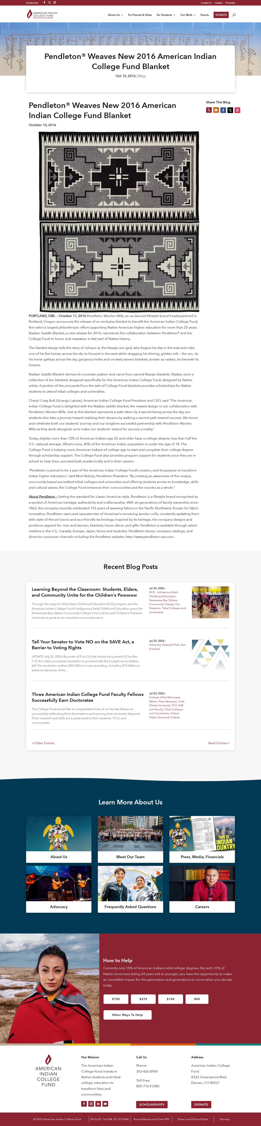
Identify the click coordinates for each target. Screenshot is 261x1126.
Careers (218, 3)
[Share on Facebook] (223, 110)
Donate (201, 1104)
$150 (171, 999)
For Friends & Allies (140, 15)
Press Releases (168, 701)
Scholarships (151, 1104)
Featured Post (170, 644)
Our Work (186, 15)
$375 (143, 999)
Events (205, 15)
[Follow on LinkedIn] (98, 1104)
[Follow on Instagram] (91, 1104)
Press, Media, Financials (202, 856)
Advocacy (155, 644)
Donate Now (32, 2)
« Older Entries (43, 743)
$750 (116, 999)
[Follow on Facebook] (84, 1104)
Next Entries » (218, 743)
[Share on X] (230, 110)
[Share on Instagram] (237, 110)
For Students (164, 15)
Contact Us (206, 3)
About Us (114, 15)
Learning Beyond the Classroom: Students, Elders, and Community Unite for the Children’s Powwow (85, 592)
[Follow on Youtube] (105, 1104)
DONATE (221, 15)
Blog (141, 76)
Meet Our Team (130, 856)
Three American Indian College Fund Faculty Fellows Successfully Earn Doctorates (88, 697)
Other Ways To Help (127, 1015)
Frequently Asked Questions (130, 906)
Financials (230, 3)
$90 (197, 999)
